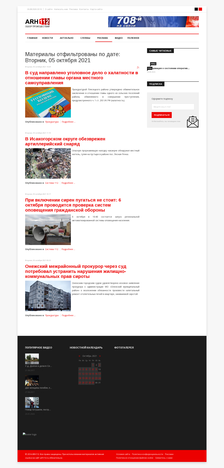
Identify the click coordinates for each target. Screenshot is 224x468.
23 (96, 378)
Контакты (84, 9)
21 (90, 378)
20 (86, 378)
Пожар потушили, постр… (38, 409)
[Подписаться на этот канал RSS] (138, 67)
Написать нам (61, 9)
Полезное (133, 37)
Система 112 (51, 182)
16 (96, 373)
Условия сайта (123, 454)
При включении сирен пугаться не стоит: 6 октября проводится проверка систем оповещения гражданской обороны (73, 205)
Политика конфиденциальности (147, 454)
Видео (119, 37)
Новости (47, 37)
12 (83, 373)
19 (83, 378)
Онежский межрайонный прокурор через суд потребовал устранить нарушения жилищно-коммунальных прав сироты (75, 271)
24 (99, 378)
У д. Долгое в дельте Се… (38, 366)
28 (90, 382)
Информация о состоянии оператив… (168, 68)
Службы (85, 37)
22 (93, 378)
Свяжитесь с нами (163, 457)
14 (90, 373)
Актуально (66, 37)
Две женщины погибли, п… (38, 388)
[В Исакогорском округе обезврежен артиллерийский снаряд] (48, 163)
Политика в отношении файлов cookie (134, 457)
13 (86, 373)
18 (80, 378)
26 (83, 382)
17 (99, 373)
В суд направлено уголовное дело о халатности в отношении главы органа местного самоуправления (81, 77)
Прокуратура (52, 121)
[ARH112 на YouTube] (153, 21)
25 (80, 382)
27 (86, 382)
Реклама (73, 9)
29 (93, 382)
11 (80, 373)
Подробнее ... (68, 121)
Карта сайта (96, 9)
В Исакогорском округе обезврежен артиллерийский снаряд (65, 141)
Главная (32, 37)
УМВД (153, 64)
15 (93, 373)
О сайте (49, 9)
